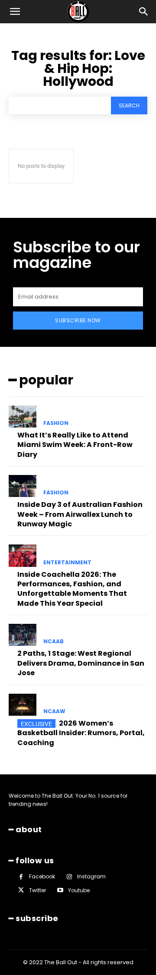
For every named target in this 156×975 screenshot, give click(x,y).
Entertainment (67, 562)
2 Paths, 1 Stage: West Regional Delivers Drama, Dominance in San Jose (80, 663)
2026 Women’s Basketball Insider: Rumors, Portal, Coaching (81, 733)
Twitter (37, 890)
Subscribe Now (78, 320)
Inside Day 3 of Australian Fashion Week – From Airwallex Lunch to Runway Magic (80, 514)
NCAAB (53, 641)
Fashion (55, 423)
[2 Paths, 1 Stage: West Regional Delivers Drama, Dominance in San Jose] (22, 635)
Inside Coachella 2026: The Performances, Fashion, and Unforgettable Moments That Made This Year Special (72, 588)
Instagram (91, 876)
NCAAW (54, 711)
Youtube (79, 890)
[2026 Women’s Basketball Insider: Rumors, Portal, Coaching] (22, 705)
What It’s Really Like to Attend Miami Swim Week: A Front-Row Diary (75, 444)
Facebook (42, 876)
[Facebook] (21, 876)
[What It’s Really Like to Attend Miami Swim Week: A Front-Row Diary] (22, 417)
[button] (15, 11)
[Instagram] (69, 876)
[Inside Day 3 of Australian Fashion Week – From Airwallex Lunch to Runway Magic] (22, 486)
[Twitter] (21, 890)
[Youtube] (60, 890)
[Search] (144, 11)
